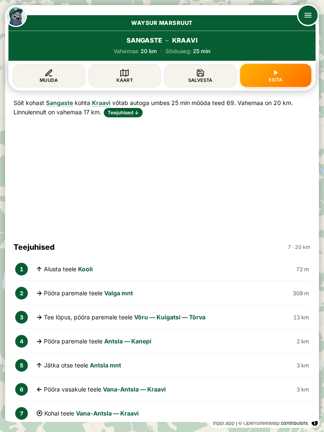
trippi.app (224, 422)
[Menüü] (308, 15)
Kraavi (101, 102)
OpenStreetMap (261, 422)
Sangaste (59, 102)
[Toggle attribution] (315, 423)
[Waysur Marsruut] (16, 16)
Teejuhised (123, 113)
